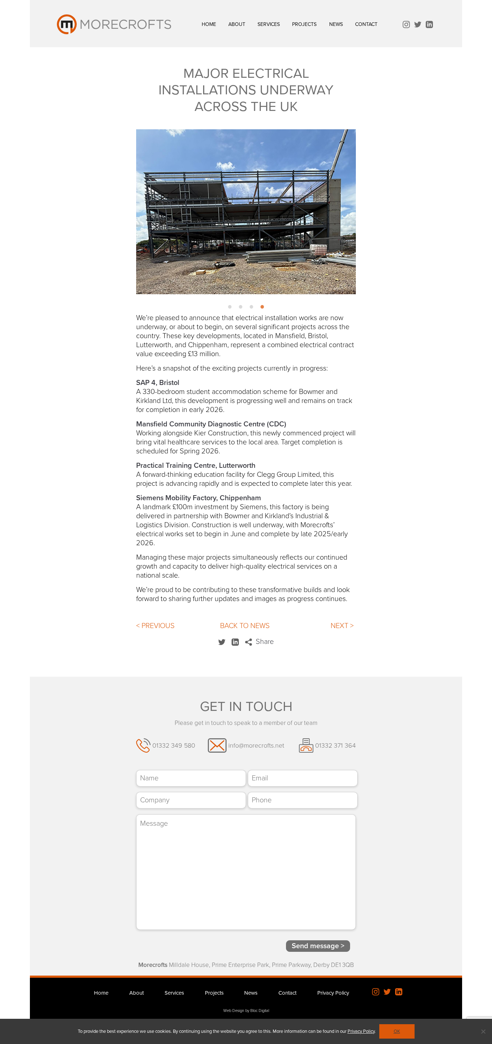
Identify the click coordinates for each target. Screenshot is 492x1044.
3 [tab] (251, 309)
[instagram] (406, 25)
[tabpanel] (246, 211)
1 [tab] (229, 309)
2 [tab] (240, 309)
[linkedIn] (429, 25)
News (336, 24)
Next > (342, 626)
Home (209, 24)
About (236, 24)
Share (264, 641)
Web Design (233, 1010)
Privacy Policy (333, 993)
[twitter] (417, 25)
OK (397, 1031)
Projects (304, 24)
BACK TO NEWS (245, 626)
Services (269, 24)
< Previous (155, 626)
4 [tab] (262, 309)
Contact (366, 24)
